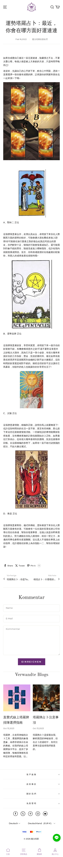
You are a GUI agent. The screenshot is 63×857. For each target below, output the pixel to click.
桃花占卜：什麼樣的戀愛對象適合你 (45, 579)
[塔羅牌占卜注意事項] (46, 697)
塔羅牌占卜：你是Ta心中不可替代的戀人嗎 (18, 579)
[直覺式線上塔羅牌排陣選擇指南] (16, 697)
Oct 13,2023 (8, 728)
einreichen (31, 661)
